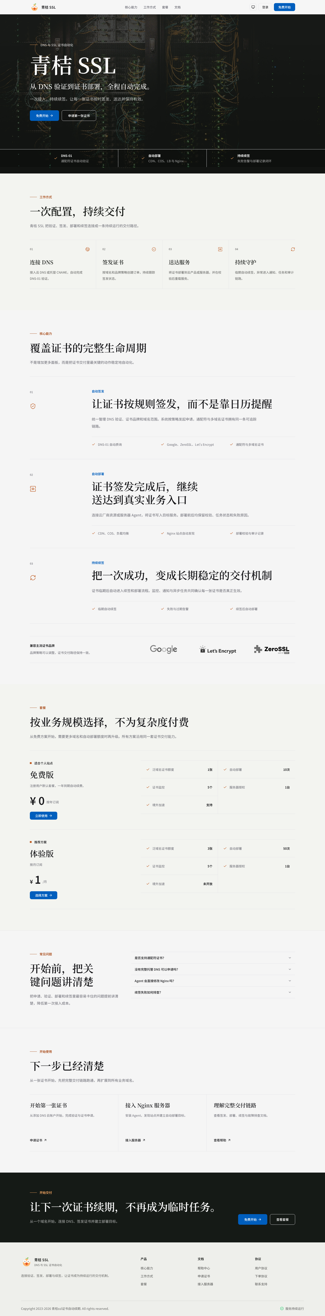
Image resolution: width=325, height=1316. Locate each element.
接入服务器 (133, 1140)
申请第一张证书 (79, 115)
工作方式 (149, 7)
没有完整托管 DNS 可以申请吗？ (157, 969)
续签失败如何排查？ (148, 992)
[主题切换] (253, 7)
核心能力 (131, 7)
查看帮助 (220, 1140)
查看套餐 (282, 1219)
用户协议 (261, 1268)
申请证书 (36, 1140)
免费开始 (284, 7)
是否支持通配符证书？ (150, 958)
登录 (265, 7)
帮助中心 (204, 1268)
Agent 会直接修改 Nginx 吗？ (155, 981)
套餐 (165, 7)
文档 (177, 7)
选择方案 (41, 895)
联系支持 (261, 1284)
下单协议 (261, 1276)
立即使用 (41, 815)
